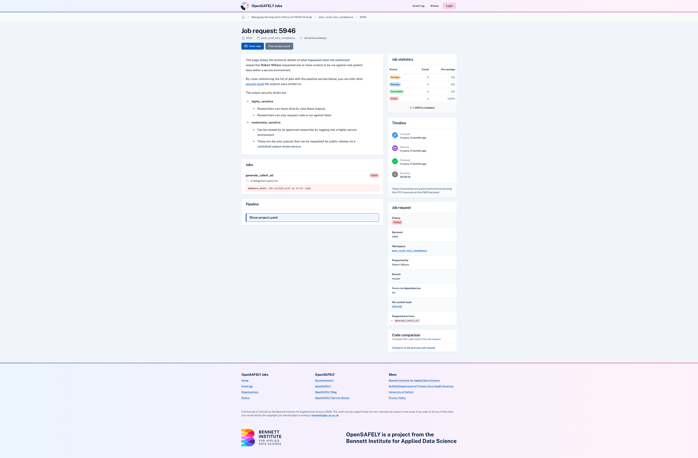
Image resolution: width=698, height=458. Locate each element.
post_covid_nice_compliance (336, 17)
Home (244, 380)
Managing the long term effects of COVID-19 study (282, 17)
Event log (247, 386)
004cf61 (397, 306)
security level (255, 84)
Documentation (324, 380)
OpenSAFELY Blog (326, 392)
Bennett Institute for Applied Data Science (414, 380)
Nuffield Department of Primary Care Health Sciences (421, 386)
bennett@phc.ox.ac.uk (325, 415)
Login (449, 5)
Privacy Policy (397, 397)
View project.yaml (279, 46)
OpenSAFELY (323, 386)
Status (434, 5)
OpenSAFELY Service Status (332, 397)
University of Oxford (401, 392)
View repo (255, 46)
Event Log (419, 5)
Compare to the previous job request (413, 347)
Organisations (249, 392)
